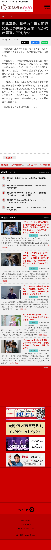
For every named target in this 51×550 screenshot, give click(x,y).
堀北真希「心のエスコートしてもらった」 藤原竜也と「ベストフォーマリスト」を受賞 (26, 194)
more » (46, 367)
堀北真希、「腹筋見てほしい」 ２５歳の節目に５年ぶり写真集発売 (26, 209)
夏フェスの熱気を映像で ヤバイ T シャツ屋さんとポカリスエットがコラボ (36, 317)
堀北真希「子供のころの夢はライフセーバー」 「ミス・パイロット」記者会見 (26, 201)
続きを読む (24, 309)
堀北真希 (9, 158)
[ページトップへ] (25, 511)
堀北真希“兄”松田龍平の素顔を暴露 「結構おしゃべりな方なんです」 (26, 187)
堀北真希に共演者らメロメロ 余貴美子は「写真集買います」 (26, 179)
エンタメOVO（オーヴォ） (16, 7)
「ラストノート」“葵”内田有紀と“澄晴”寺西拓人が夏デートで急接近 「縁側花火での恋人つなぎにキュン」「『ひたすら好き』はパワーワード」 (36, 227)
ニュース (9, 16)
